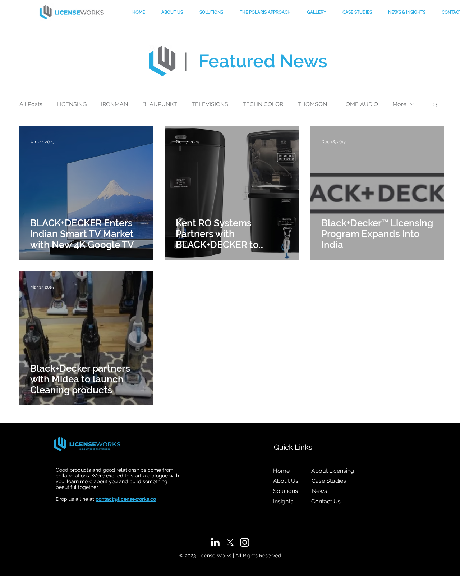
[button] (406, 12)
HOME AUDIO (359, 104)
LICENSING (72, 104)
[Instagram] (245, 542)
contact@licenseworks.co (126, 499)
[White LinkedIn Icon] (215, 542)
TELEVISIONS (210, 104)
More (399, 104)
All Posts (30, 104)
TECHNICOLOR (263, 104)
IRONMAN (114, 104)
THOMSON (312, 104)
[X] (230, 542)
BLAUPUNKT (159, 104)
